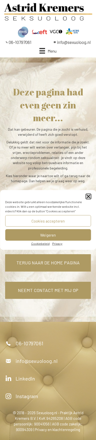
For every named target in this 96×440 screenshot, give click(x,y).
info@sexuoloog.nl (74, 42)
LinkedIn (25, 378)
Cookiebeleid (40, 243)
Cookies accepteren (48, 220)
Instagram (27, 396)
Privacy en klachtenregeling (57, 429)
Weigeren (48, 235)
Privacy (57, 243)
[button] (88, 196)
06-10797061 (20, 42)
